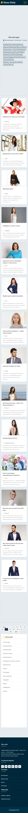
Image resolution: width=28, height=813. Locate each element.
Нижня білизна (7, 657)
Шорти (20, 62)
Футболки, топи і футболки (11, 62)
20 (17, 629)
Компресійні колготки (10, 438)
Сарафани (11, 57)
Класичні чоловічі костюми (11, 366)
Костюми (17, 52)
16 (2, 629)
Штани (21, 44)
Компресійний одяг (9, 52)
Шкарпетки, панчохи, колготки (11, 661)
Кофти (22, 52)
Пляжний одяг (7, 649)
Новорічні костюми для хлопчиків (13, 116)
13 (17, 627)
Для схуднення (7, 676)
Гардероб (5, 679)
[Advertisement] (14, 22)
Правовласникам (5, 799)
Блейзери (6, 44)
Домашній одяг (7, 646)
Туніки (11, 59)
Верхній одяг (7, 664)
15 (24, 627)
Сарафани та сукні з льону (11, 226)
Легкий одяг (6, 642)
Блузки (11, 44)
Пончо (14, 54)
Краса (5, 683)
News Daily (9, 2)
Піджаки (6, 54)
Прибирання (6, 687)
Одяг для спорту (7, 653)
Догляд (11, 64)
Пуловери (19, 54)
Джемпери (13, 47)
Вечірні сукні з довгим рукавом (13, 296)
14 (20, 627)
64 (10, 631)
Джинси (19, 47)
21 (21, 629)
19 (13, 629)
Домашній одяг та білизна (11, 49)
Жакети (24, 47)
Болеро (16, 44)
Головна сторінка (5, 795)
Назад (4, 627)
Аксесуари (6, 672)
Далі (16, 631)
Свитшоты (22, 57)
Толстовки (6, 59)
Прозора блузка (8, 189)
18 (10, 629)
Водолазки (6, 47)
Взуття (5, 668)
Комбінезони (22, 49)
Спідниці (6, 64)
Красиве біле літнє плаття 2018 (13, 153)
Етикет (5, 691)
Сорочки (6, 57)
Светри (17, 57)
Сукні (10, 54)
